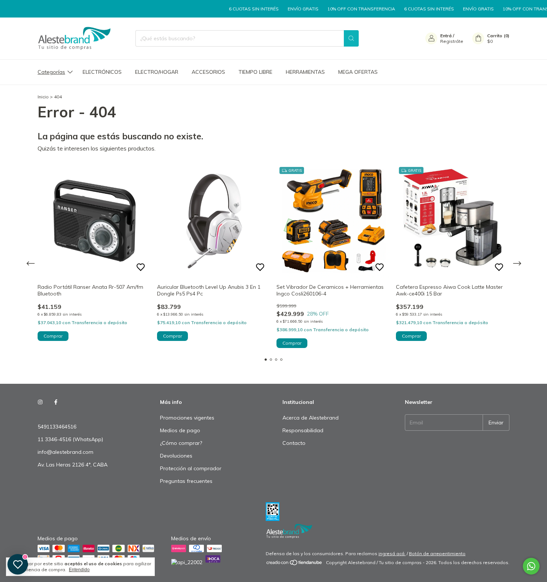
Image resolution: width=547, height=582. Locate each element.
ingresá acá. (392, 553)
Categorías (51, 72)
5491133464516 (57, 426)
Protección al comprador (190, 468)
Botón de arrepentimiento (437, 553)
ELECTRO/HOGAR (156, 72)
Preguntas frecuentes (186, 481)
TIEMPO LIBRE (255, 72)
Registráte (451, 41)
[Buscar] (351, 38)
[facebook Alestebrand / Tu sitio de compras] (55, 402)
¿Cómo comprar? (181, 443)
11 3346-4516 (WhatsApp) (70, 439)
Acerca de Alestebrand (310, 417)
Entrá (446, 35)
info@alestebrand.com (65, 452)
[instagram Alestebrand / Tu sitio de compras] (40, 402)
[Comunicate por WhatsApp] (531, 566)
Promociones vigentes (187, 417)
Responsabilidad (302, 430)
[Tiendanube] (294, 564)
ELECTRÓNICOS (102, 72)
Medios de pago (180, 430)
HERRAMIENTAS (305, 72)
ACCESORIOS (208, 72)
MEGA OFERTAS (358, 72)
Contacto (294, 443)
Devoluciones (176, 455)
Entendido (79, 569)
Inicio (43, 96)
